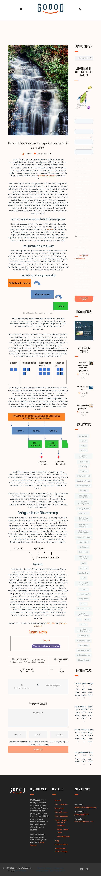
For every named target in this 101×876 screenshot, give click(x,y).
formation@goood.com (84, 822)
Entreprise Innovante (83, 519)
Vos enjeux (59, 808)
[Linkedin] (87, 869)
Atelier (83, 450)
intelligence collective (83, 558)
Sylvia (90, 752)
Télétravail (83, 645)
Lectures (83, 589)
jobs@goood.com (82, 814)
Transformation (83, 640)
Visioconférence (83, 655)
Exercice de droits (57, 870)
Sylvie (83, 683)
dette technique (83, 485)
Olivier (83, 752)
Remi (90, 706)
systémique (83, 636)
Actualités (83, 436)
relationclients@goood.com (86, 807)
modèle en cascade (47, 175)
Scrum (20, 662)
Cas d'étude (83, 461)
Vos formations (61, 844)
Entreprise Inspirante (83, 525)
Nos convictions (61, 804)
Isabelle (78, 683)
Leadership (83, 573)
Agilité (33, 659)
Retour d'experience (83, 614)
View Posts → (77, 695)
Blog (57, 840)
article (50, 229)
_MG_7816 (50, 623)
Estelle (83, 729)
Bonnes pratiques (83, 456)
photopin (63, 623)
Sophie (77, 729)
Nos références (61, 812)
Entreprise (83, 513)
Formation (83, 552)
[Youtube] (81, 869)
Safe (87, 619)
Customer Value (83, 481)
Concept (83, 471)
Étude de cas (83, 660)
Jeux (83, 563)
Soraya (90, 683)
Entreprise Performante (83, 532)
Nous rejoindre (61, 820)
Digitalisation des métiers (83, 496)
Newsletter (83, 599)
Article (83, 445)
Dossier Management (83, 503)
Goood (46, 640)
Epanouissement (83, 537)
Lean (83, 578)
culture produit (83, 476)
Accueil (58, 800)
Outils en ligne (83, 608)
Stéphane (78, 706)
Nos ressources (61, 816)
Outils (83, 603)
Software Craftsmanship (34, 662)
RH (79, 619)
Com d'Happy (20, 870)
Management (83, 594)
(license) (38, 626)
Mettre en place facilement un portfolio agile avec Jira (55, 685)
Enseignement (83, 508)
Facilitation (83, 547)
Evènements (83, 542)
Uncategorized (83, 650)
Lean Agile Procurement (83, 583)
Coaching (41, 659)
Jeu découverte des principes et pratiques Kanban (22, 688)
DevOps (83, 490)
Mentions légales (44, 868)
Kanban (13, 662)
